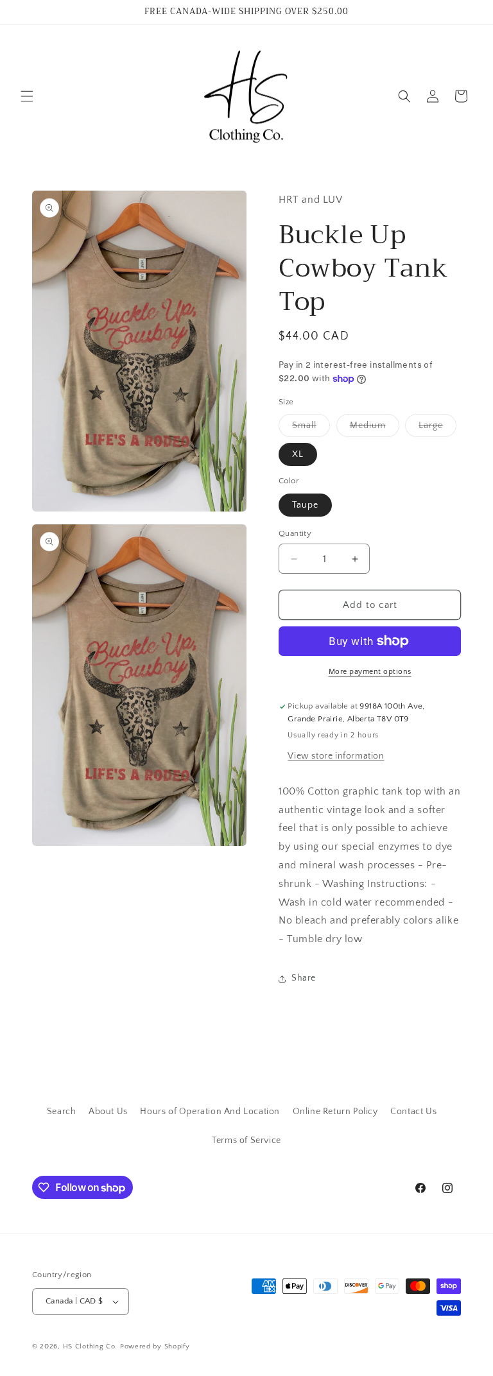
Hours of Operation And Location (210, 1111)
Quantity (295, 533)
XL (298, 454)
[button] (27, 96)
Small (311, 428)
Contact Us (413, 1111)
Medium (374, 428)
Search (61, 1111)
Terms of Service (246, 1140)
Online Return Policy (335, 1111)
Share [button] (303, 978)
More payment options (370, 671)
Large (437, 428)
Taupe (305, 505)
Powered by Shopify (155, 1346)
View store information (336, 756)
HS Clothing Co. (91, 1346)
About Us (108, 1111)
